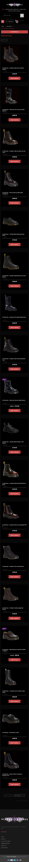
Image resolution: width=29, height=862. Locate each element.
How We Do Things (5, 841)
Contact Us (3, 845)
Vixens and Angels (11, 856)
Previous (7, 795)
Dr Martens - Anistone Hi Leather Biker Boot (14, 317)
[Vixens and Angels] (14, 4)
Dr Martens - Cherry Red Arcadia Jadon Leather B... (12, 193)
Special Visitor (4, 847)
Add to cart (14, 659)
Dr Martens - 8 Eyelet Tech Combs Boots (13, 566)
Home (2, 26)
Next (22, 795)
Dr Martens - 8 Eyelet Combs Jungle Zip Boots (12, 608)
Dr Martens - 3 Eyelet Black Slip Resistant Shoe (13, 234)
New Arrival (9, 26)
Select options (14, 78)
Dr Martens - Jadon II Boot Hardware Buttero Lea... (12, 774)
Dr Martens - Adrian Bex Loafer (10, 732)
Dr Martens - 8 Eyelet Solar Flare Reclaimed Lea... (13, 359)
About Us (3, 839)
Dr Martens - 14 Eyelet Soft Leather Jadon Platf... (13, 691)
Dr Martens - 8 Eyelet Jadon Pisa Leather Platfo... (13, 68)
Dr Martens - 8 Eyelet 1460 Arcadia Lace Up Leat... (13, 151)
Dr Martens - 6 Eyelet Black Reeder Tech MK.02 (13, 442)
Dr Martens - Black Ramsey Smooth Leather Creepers (14, 650)
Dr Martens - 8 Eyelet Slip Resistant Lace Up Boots (14, 276)
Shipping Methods (5, 843)
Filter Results (14, 31)
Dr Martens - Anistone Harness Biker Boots (13, 400)
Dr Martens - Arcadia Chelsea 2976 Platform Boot (14, 484)
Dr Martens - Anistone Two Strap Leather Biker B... (13, 110)
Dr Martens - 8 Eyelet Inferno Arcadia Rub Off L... (14, 525)
